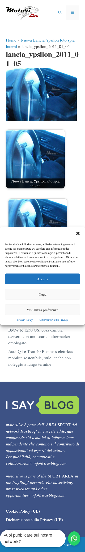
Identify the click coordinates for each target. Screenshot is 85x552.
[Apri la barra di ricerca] (60, 12)
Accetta (42, 278)
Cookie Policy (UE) (23, 511)
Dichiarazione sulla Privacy (53, 320)
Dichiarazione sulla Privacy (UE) (34, 519)
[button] (78, 233)
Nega (43, 294)
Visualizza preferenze (42, 309)
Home (11, 40)
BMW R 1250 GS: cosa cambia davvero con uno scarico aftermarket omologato (39, 336)
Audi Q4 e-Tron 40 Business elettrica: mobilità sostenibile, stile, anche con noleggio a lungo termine (40, 357)
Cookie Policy (25, 320)
